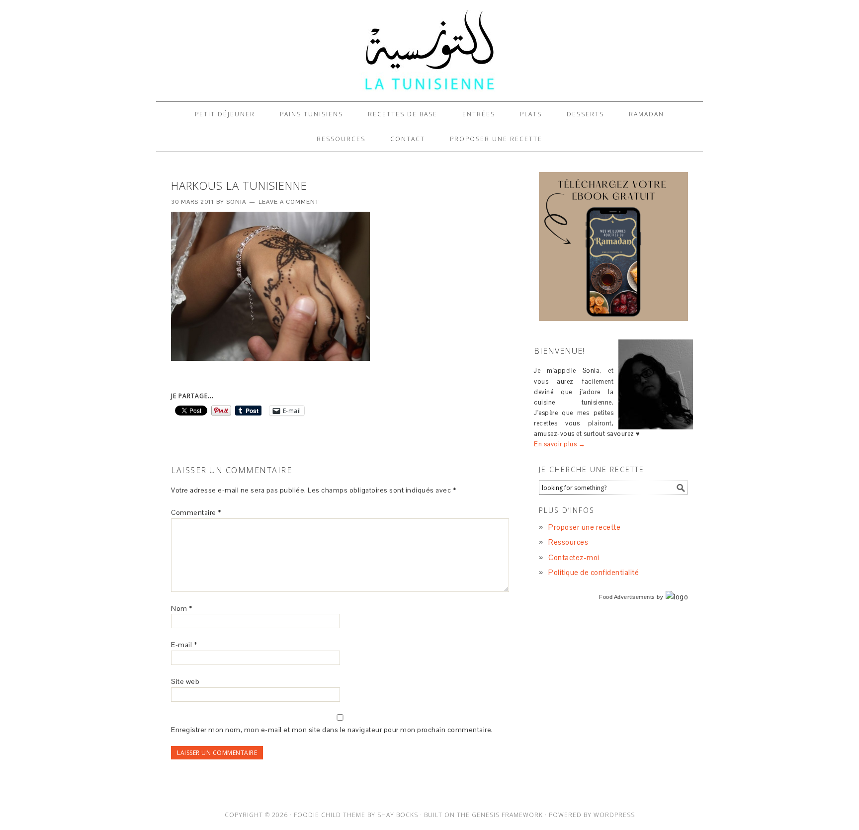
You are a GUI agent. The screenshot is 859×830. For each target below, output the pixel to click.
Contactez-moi (574, 557)
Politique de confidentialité (593, 572)
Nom (181, 608)
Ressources (568, 542)
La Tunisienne (429, 50)
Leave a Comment (288, 202)
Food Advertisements (627, 597)
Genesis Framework (507, 815)
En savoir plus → (559, 444)
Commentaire (196, 512)
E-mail (184, 644)
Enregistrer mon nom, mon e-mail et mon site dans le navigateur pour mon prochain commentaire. (332, 729)
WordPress (614, 815)
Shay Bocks (397, 815)
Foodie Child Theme (329, 815)
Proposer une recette (584, 527)
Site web (185, 681)
